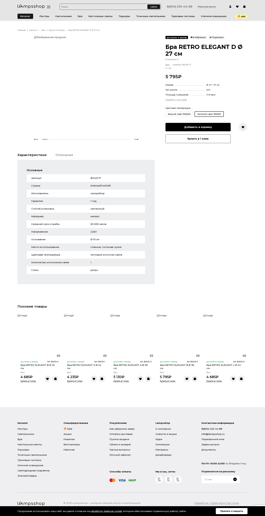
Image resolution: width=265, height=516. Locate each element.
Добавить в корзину (198, 127)
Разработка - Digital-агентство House (216, 503)
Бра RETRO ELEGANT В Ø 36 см (177, 367)
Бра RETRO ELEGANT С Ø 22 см (223, 367)
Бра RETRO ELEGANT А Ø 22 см (84, 367)
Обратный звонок (207, 7)
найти (153, 7)
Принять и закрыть (231, 511)
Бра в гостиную (57, 30)
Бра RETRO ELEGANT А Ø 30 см (130, 367)
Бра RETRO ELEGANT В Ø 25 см (38, 367)
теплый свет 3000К (209, 114)
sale (243, 16)
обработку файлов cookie (106, 511)
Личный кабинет (120, 454)
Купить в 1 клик (198, 138)
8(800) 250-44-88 (179, 6)
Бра (43, 30)
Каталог (25, 16)
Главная (21, 30)
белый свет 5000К (179, 113)
